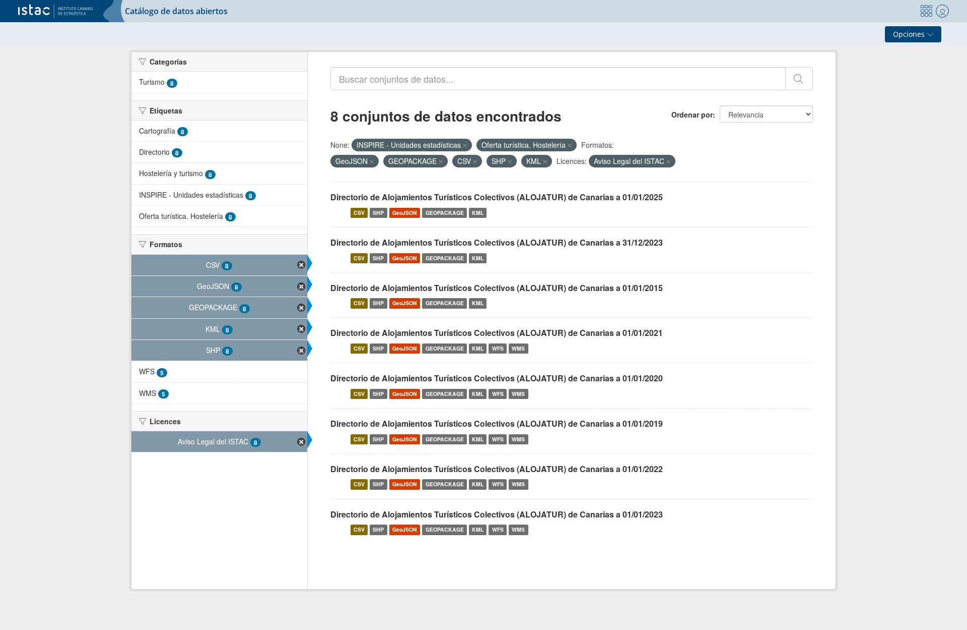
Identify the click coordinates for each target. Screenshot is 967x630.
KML (478, 212)
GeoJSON (404, 212)
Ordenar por (692, 114)
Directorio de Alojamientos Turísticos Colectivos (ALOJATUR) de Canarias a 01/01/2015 (496, 288)
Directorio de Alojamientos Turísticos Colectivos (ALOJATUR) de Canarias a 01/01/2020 (496, 378)
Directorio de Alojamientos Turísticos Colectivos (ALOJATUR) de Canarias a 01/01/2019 (496, 423)
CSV (359, 212)
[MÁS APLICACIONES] (926, 11)
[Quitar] (465, 145)
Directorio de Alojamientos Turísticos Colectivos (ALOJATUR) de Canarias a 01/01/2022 (496, 469)
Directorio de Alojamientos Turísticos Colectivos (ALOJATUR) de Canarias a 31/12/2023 (496, 242)
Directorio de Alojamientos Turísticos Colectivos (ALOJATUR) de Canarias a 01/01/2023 (496, 514)
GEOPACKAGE (445, 212)
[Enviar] (799, 78)
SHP (378, 212)
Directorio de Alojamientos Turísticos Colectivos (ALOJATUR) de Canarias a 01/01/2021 (496, 332)
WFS (498, 348)
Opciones (910, 34)
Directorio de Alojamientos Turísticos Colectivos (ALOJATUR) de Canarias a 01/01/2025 (496, 197)
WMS (518, 348)
